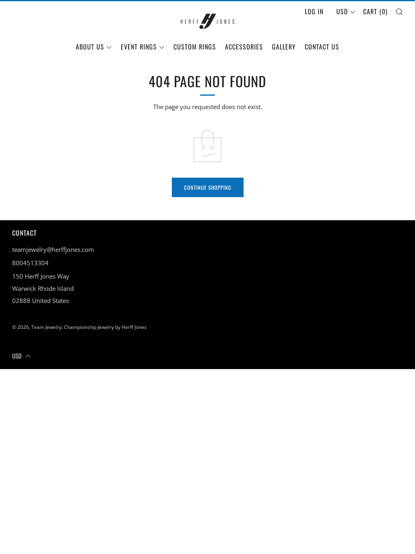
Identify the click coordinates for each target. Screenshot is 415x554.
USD (342, 11)
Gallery (284, 47)
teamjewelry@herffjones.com (53, 249)
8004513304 (30, 263)
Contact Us (322, 47)
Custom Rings (194, 47)
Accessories (244, 47)
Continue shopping (207, 187)
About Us (90, 47)
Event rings (139, 47)
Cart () (375, 11)
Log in (314, 11)
